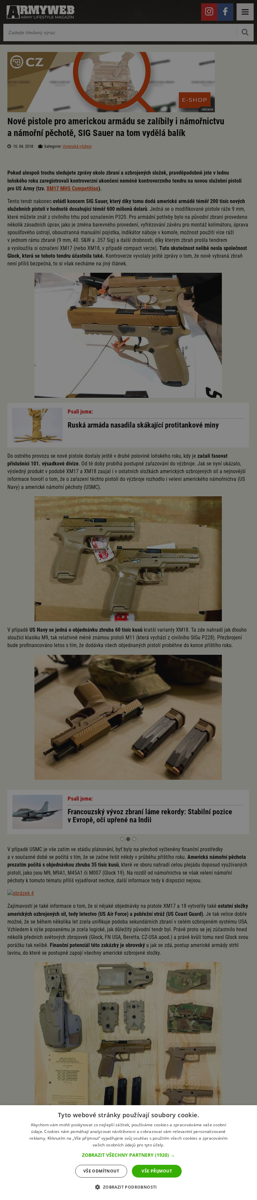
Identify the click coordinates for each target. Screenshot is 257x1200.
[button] (128, 1155)
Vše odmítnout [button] (101, 1171)
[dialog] (128, 1152)
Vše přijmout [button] (157, 1171)
